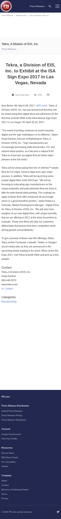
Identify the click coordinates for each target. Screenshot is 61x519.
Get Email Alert (22, 95)
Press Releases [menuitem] (37, 6)
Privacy (4, 498)
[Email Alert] (13, 94)
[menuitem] (50, 6)
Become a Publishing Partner (15, 489)
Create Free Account (11, 434)
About (4, 480)
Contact (9, 288)
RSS (40, 95)
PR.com (41, 105)
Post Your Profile (9, 438)
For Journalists (8, 462)
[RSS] (36, 94)
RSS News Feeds (9, 457)
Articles (4, 466)
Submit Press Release (11, 411)
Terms (4, 494)
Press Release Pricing (11, 415)
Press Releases (7, 15)
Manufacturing (21, 15)
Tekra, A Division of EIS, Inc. (39, 15)
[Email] (48, 94)
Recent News (7, 453)
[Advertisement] (30, 27)
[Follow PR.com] (58, 512)
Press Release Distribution (13, 420)
